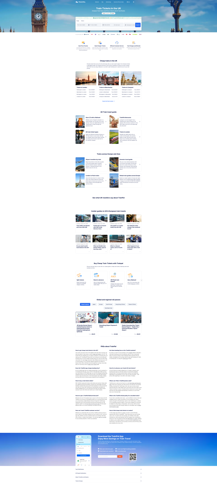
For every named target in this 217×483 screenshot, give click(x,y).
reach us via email (102, 430)
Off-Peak (90, 65)
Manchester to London (132, 432)
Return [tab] (82, 20)
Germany (138, 179)
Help (102, 1)
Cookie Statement (82, 481)
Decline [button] (133, 478)
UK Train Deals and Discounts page (92, 417)
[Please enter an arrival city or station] (95, 25)
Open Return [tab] (89, 20)
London (123, 426)
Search (138, 25)
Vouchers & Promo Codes (119, 1)
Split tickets (80, 293)
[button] (128, 2)
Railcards (97, 1)
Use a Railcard (132, 293)
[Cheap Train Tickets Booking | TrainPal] (80, 2)
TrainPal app (125, 372)
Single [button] (77, 20)
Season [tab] (95, 20)
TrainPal (130, 366)
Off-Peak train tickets (115, 294)
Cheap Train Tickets (92, 378)
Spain (134, 179)
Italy (132, 179)
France (122, 181)
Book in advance (99, 293)
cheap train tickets (97, 367)
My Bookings (108, 1)
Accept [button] (138, 478)
